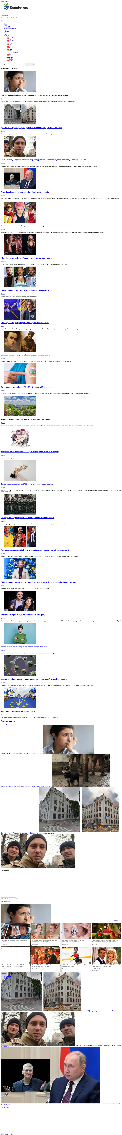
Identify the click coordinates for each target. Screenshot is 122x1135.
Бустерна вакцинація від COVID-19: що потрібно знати (26, 387)
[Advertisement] (50, 884)
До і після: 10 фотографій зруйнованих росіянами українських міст (31, 127)
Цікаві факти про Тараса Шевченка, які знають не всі (25, 355)
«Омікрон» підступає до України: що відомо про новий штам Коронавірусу (34, 679)
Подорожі (7, 31)
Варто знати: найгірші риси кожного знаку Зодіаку (24, 647)
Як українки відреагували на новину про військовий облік (27, 518)
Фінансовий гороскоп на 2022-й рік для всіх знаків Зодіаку (27, 484)
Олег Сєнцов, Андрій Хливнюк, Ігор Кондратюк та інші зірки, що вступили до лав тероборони (43, 160)
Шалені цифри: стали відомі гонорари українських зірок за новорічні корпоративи (38, 582)
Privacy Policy (8, 976)
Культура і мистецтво (10, 28)
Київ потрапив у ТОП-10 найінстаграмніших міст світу (26, 419)
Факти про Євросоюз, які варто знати (18, 711)
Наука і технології (9, 30)
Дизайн (6, 25)
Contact (6, 978)
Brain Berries (4, 15)
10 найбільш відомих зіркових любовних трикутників (25, 290)
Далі (8, 724)
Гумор (5, 24)
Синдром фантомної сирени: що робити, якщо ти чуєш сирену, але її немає (34, 95)
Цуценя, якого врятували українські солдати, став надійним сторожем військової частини (26, 786)
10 (6, 724)
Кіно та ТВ (7, 27)
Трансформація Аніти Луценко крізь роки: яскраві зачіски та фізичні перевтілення (39, 226)
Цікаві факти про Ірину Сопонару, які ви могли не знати (26, 258)
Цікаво (6, 34)
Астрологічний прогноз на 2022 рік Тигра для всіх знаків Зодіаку (30, 452)
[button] (5, 62)
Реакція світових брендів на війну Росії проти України (26, 192)
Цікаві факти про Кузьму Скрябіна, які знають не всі (25, 322)
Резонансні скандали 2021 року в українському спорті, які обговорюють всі (35, 550)
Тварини (6, 33)
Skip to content (5, 1)
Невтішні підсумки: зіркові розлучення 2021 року (23, 614)
